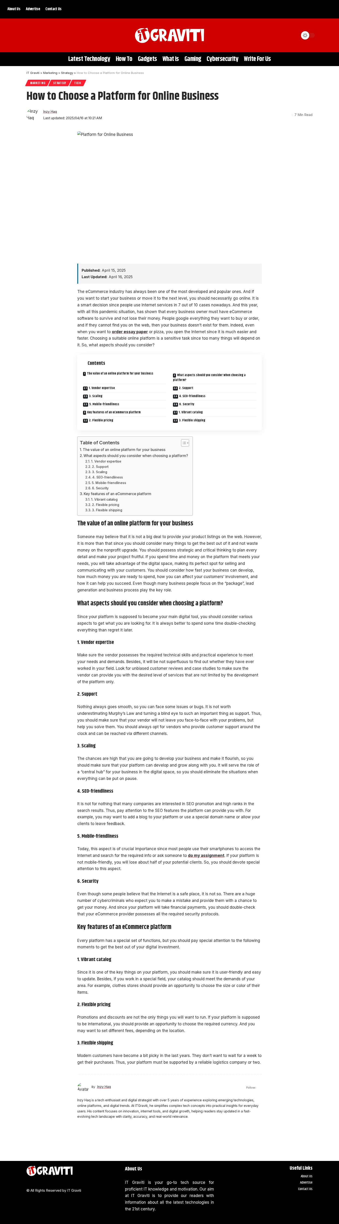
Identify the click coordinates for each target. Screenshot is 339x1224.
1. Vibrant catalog (191, 412)
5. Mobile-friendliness (104, 404)
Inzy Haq (50, 112)
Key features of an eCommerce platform (114, 412)
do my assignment (206, 855)
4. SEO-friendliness (192, 396)
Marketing (37, 83)
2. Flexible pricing (101, 420)
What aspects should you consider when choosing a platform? (209, 378)
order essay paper (130, 331)
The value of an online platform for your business (120, 373)
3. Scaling (95, 396)
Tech (77, 83)
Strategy (59, 83)
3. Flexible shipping (192, 420)
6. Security (186, 404)
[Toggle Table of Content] (183, 443)
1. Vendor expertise (102, 388)
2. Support (186, 388)
